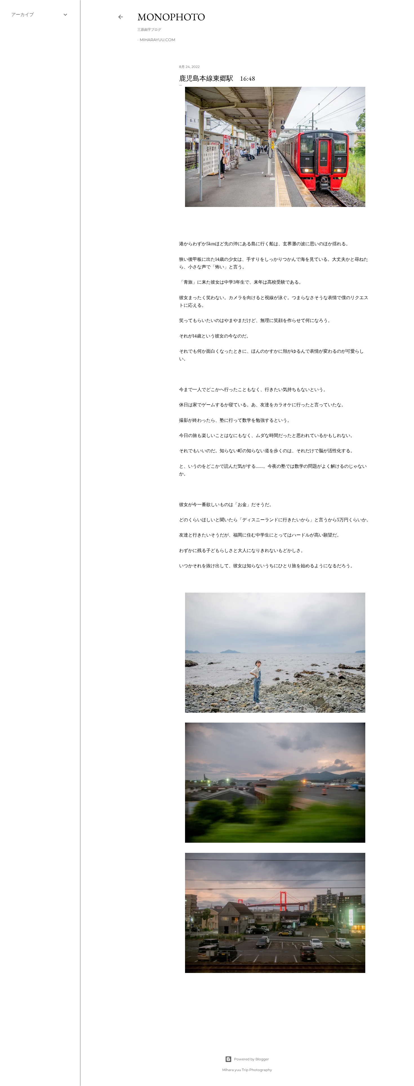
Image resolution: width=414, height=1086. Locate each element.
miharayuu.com (157, 39)
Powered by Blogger (251, 1059)
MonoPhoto (171, 16)
